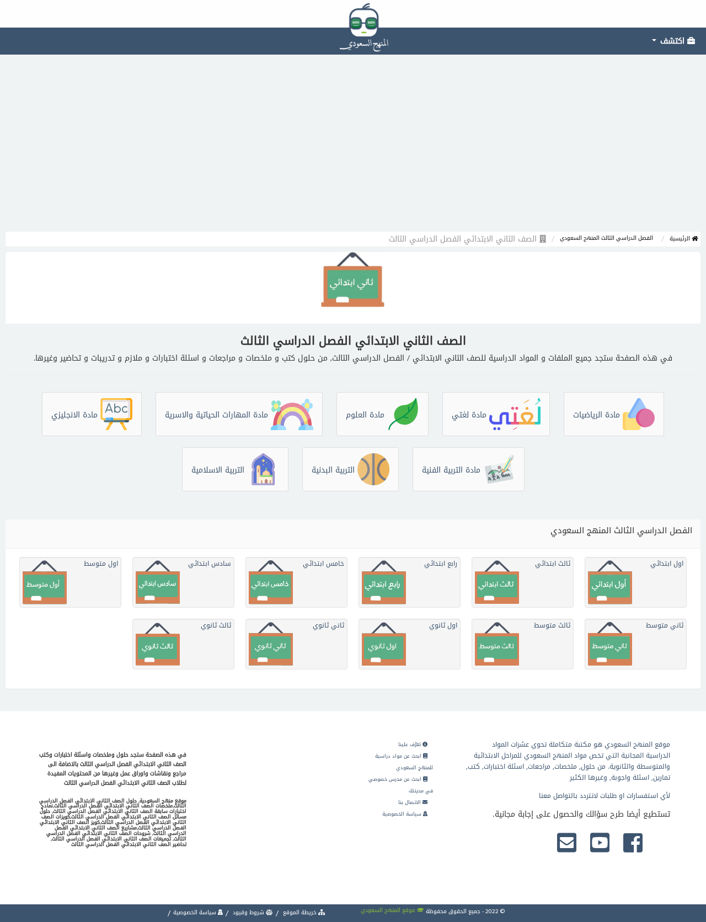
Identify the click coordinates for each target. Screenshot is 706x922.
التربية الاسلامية (219, 470)
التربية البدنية (334, 470)
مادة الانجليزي (75, 415)
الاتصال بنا (410, 802)
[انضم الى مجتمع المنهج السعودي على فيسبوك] (633, 844)
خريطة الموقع (299, 912)
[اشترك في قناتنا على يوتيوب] (599, 844)
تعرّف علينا (410, 744)
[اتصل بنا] (566, 844)
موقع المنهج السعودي (389, 910)
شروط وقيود (248, 912)
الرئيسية (681, 238)
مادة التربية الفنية (452, 470)
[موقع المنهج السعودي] (353, 14)
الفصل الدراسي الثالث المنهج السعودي (606, 238)
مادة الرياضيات (598, 415)
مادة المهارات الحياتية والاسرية (218, 415)
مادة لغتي (470, 415)
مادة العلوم (366, 415)
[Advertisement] (353, 149)
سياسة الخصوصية (402, 814)
